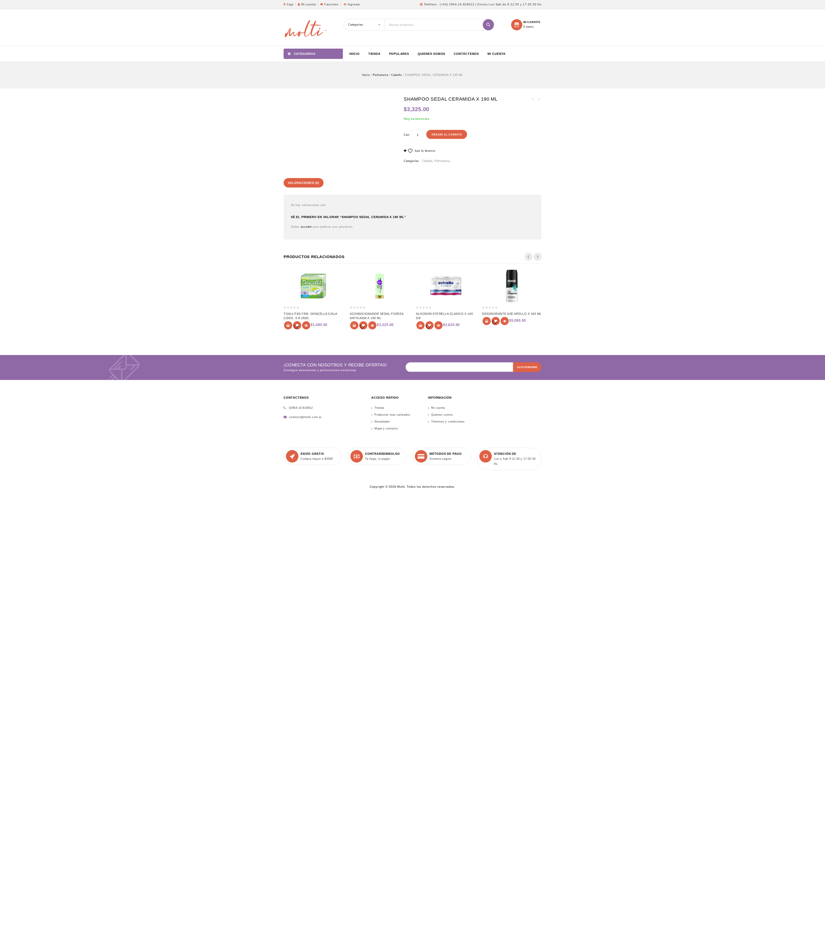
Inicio (354, 53)
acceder (306, 226)
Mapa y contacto (386, 428)
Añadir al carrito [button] (288, 325)
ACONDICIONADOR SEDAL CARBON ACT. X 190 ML (533, 99)
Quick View (306, 325)
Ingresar (354, 4)
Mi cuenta (308, 4)
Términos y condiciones (448, 421)
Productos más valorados (392, 414)
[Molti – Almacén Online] (305, 28)
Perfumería (380, 75)
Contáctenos (466, 53)
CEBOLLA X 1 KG (538, 99)
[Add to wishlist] (297, 325)
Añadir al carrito (446, 134)
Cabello (396, 75)
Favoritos (331, 4)
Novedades (382, 421)
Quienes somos (431, 53)
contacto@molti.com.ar (305, 417)
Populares (399, 53)
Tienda (374, 53)
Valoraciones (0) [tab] (303, 182)
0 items (528, 26)
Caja (290, 4)
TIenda (379, 407)
